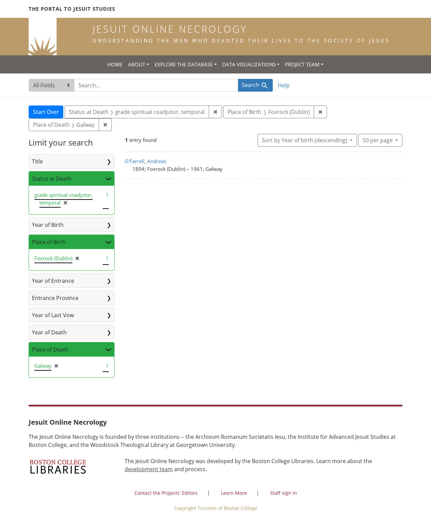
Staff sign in (283, 493)
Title (37, 161)
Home (115, 64)
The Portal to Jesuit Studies (72, 8)
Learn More (234, 493)
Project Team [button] (302, 64)
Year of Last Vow (53, 315)
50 (378, 140)
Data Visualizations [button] (249, 64)
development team (149, 469)
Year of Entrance (53, 280)
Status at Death (51, 178)
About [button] (136, 64)
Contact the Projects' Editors (166, 493)
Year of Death (49, 332)
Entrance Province (55, 298)
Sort (304, 140)
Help (284, 85)
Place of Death (50, 349)
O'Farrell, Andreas (145, 161)
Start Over (46, 112)
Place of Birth (49, 242)
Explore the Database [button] (184, 64)
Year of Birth (48, 225)
